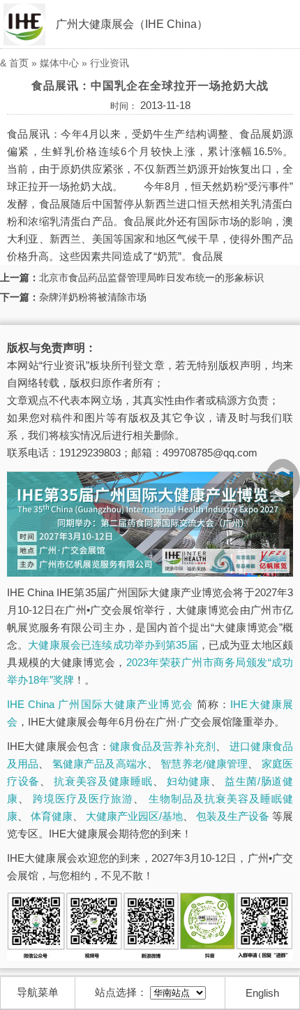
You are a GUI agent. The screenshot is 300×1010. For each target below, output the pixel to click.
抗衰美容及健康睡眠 (103, 781)
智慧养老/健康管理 (204, 764)
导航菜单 (38, 992)
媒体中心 (59, 62)
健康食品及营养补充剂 (163, 746)
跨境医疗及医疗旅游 (83, 799)
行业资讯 (109, 62)
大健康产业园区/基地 (134, 816)
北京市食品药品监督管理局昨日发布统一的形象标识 (151, 277)
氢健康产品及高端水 (99, 764)
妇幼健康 (189, 781)
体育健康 (52, 816)
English (262, 993)
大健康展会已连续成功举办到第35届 (112, 645)
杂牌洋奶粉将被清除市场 (93, 297)
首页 (19, 62)
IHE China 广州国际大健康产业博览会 (100, 704)
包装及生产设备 (232, 816)
